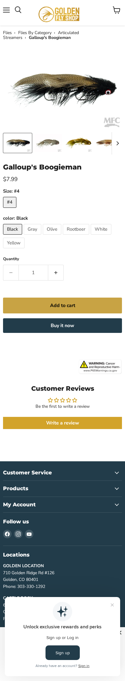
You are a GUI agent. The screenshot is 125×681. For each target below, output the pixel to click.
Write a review (62, 423)
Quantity (11, 259)
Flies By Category (35, 33)
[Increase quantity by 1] (56, 273)
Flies (7, 33)
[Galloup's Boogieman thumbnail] (17, 143)
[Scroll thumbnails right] (116, 143)
